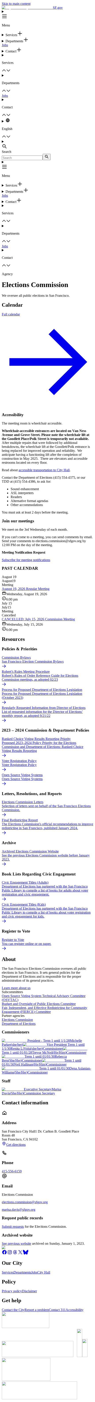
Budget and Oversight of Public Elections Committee (39, 1004)
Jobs (5, 45)
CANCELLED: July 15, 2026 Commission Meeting (38, 619)
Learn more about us (16, 988)
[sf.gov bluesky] (25, 1253)
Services (7, 1272)
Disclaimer (29, 1291)
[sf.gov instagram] (9, 1253)
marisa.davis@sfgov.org (18, 1209)
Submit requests (13, 1226)
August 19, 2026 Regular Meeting (25, 589)
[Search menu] (47, 145)
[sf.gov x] (20, 1253)
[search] (47, 157)
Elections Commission (17, 1020)
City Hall (43, 1272)
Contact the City (13, 1310)
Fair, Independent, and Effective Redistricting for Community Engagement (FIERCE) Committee (44, 1010)
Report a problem (37, 1310)
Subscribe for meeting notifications (26, 560)
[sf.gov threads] (15, 1253)
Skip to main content (16, 4)
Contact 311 (57, 1310)
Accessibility (75, 1310)
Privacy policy (12, 1291)
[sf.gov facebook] (4, 1253)
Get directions (16, 1144)
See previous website (16, 1243)
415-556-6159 (12, 1171)
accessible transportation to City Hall (44, 470)
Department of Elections (19, 1024)
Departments (22, 1272)
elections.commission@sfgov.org (25, 1202)
